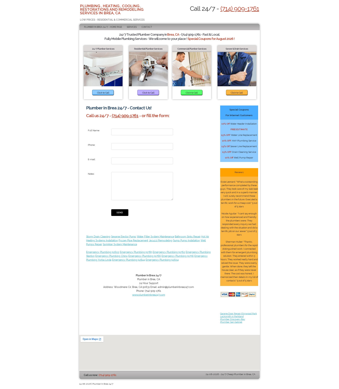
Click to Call (103, 92)
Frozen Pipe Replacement (133, 240)
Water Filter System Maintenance (155, 236)
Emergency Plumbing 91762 (169, 252)
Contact (146, 27)
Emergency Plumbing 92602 (102, 252)
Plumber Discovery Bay (232, 319)
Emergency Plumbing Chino (111, 256)
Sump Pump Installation (186, 240)
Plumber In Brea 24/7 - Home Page (103, 27)
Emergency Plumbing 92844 (128, 259)
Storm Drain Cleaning (98, 236)
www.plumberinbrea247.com (148, 294)
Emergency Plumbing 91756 (178, 256)
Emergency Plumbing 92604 (162, 259)
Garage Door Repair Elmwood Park (238, 313)
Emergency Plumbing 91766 (144, 256)
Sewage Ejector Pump (123, 236)
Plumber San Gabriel (231, 322)
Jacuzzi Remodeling (160, 240)
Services (132, 27)
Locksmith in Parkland (232, 316)
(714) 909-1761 (239, 8)
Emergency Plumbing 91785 (136, 252)
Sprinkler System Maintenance (120, 244)
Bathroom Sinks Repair (188, 236)
